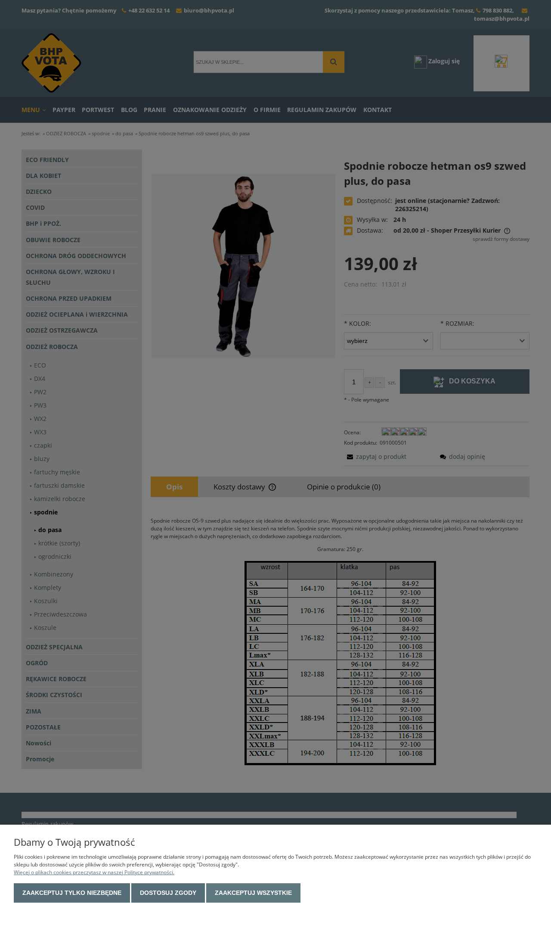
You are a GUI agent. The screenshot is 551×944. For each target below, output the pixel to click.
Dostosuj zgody (168, 892)
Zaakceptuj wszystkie (253, 892)
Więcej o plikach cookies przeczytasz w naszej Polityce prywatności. (94, 872)
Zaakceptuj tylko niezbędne (71, 892)
